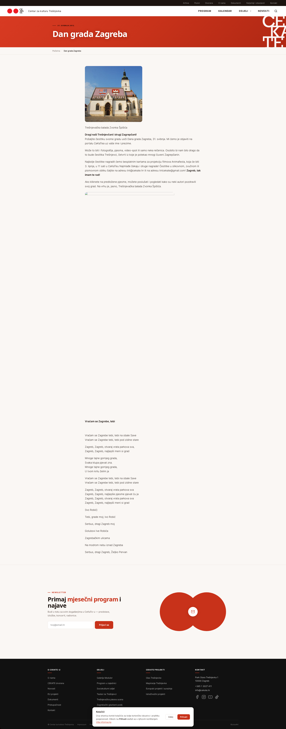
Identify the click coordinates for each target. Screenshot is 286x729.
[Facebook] (197, 697)
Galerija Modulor (104, 678)
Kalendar (225, 11)
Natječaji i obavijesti (255, 3)
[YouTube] (210, 697)
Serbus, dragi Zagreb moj (100, 523)
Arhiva (186, 3)
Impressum (81, 724)
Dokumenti (236, 3)
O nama (221, 3)
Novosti (263, 11)
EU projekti (53, 694)
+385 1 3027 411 (203, 686)
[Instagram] (204, 697)
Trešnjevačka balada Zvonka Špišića (106, 127)
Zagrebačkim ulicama (97, 538)
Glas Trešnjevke (153, 678)
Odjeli (243, 11)
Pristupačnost (54, 705)
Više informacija (103, 722)
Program (204, 11)
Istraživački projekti (155, 694)
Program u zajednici (106, 683)
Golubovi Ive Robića (96, 530)
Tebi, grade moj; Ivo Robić (100, 516)
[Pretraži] (276, 11)
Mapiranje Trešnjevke (156, 683)
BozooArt (234, 724)
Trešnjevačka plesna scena (110, 699)
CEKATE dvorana (56, 683)
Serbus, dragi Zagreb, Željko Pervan (106, 552)
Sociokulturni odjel (106, 688)
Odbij (170, 717)
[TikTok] (217, 697)
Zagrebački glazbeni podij (109, 705)
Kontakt (273, 3)
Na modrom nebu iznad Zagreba (104, 545)
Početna (56, 51)
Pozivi (197, 3)
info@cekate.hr (202, 690)
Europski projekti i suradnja (159, 688)
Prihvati (183, 717)
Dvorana (209, 3)
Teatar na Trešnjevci (106, 694)
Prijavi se (104, 624)
